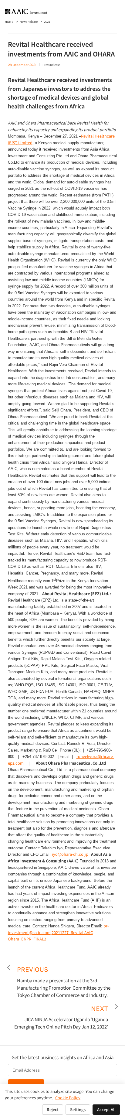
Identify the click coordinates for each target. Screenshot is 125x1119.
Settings (78, 1109)
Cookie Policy (67, 1097)
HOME (9, 21)
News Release (29, 21)
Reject (53, 1109)
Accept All (106, 1109)
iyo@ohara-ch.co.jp (70, 854)
